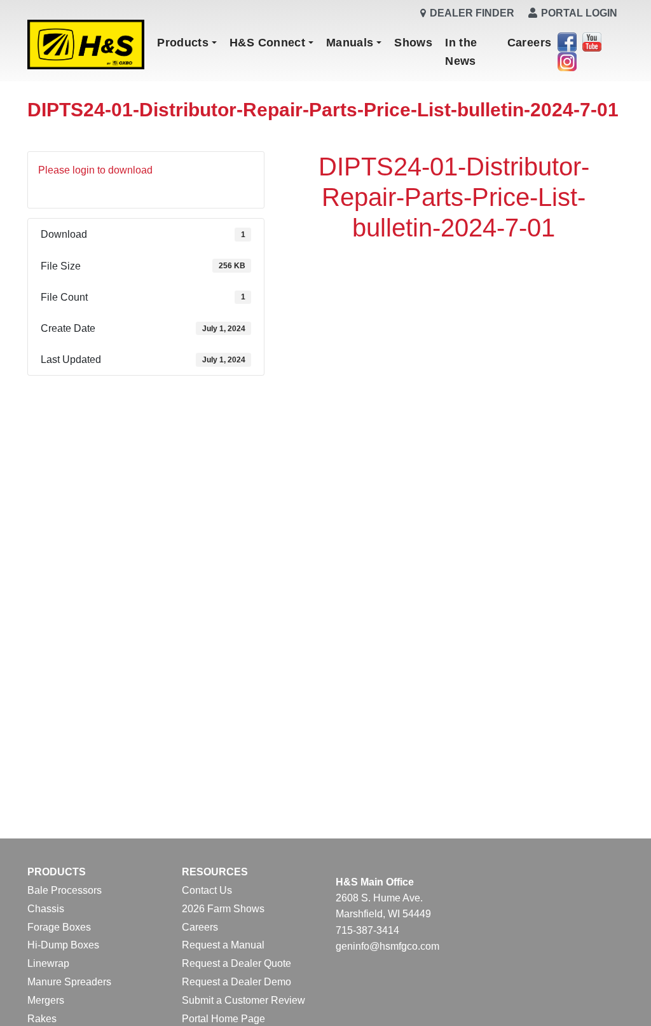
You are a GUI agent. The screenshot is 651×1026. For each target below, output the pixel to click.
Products (183, 42)
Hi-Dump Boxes (63, 945)
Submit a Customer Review (243, 1000)
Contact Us (207, 890)
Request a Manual (223, 945)
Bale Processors (64, 890)
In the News (461, 51)
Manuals (350, 42)
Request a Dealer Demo (236, 981)
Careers (529, 42)
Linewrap (48, 963)
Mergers (45, 1000)
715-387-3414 (367, 930)
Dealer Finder (472, 13)
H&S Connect (267, 42)
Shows (413, 42)
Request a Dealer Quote (236, 963)
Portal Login (579, 13)
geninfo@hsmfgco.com (387, 946)
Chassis (45, 908)
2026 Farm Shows (223, 908)
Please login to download (95, 170)
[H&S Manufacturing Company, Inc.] (85, 45)
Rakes (42, 1018)
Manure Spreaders (69, 981)
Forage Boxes (59, 927)
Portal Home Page (223, 1018)
